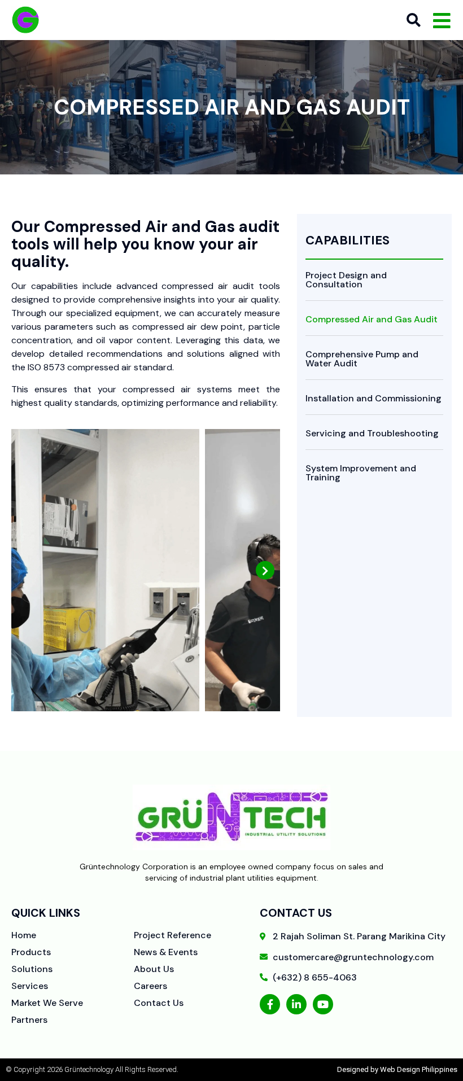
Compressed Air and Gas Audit (371, 319)
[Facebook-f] (270, 1004)
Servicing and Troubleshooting (372, 433)
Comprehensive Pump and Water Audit (361, 358)
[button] (26, 570)
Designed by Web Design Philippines (397, 1069)
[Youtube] (323, 1004)
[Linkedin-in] (296, 1004)
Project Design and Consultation (346, 279)
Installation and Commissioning (373, 398)
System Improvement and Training (360, 472)
